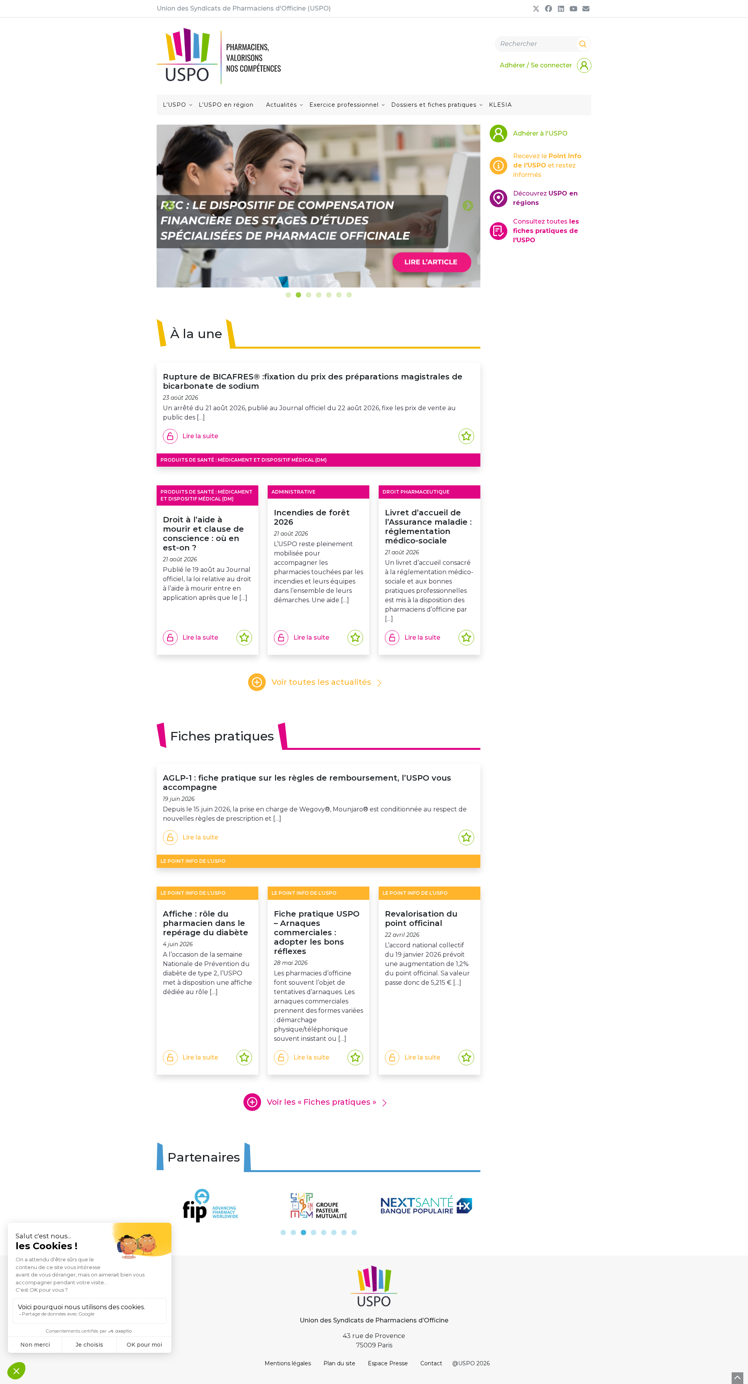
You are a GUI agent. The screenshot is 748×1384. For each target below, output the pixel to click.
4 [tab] (319, 295)
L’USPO (174, 104)
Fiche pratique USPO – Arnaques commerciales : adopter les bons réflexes (317, 932)
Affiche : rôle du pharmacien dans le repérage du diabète (205, 923)
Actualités (281, 104)
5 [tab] (329, 295)
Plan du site (339, 1363)
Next (468, 206)
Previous (169, 206)
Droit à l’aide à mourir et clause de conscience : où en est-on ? (203, 533)
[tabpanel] (318, 206)
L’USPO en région (226, 104)
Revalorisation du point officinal (421, 918)
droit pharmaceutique (416, 492)
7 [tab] (349, 295)
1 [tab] (288, 295)
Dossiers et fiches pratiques (433, 104)
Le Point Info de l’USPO (193, 861)
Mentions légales (288, 1363)
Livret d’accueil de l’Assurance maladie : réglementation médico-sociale (428, 526)
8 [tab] (354, 1233)
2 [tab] (298, 295)
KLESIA (500, 104)
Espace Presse (388, 1363)
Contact (431, 1363)
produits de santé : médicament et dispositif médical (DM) (244, 460)
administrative (294, 492)
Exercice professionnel (344, 104)
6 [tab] (339, 295)
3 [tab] (308, 295)
